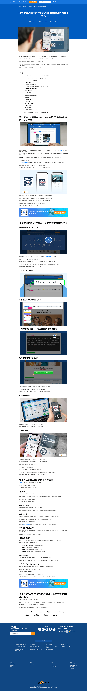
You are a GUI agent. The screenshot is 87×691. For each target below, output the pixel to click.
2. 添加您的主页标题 (29, 82)
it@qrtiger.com (33, 664)
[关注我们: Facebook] (50, 629)
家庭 (20, 7)
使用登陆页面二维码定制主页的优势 (32, 95)
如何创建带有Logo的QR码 (66, 646)
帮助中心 (12, 667)
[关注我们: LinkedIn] (39, 629)
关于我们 (52, 664)
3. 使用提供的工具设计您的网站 (31, 84)
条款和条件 (72, 664)
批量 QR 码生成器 (64, 644)
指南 (11, 662)
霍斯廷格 (61, 150)
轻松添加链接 (28, 99)
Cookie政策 (72, 668)
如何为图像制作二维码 (20, 646)
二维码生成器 (48, 256)
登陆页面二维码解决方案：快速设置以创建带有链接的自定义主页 (36, 76)
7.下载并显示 (28, 92)
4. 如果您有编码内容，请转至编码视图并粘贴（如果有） (37, 86)
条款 (71, 662)
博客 (24, 7)
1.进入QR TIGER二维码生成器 (31, 80)
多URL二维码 (33, 644)
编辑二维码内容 (26, 524)
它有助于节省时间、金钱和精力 (31, 109)
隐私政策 (72, 667)
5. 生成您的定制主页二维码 (31, 88)
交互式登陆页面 (28, 107)
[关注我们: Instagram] (46, 629)
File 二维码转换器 (49, 649)
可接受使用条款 (73, 665)
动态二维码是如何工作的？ (21, 644)
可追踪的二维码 (28, 105)
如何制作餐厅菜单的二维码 (36, 649)
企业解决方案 (53, 667)
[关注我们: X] (53, 629)
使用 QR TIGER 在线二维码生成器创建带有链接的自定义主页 (35, 112)
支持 (31, 662)
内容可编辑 (27, 101)
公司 (52, 662)
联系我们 (12, 665)
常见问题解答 (13, 664)
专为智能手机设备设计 (30, 103)
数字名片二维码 (49, 644)
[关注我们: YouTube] (43, 629)
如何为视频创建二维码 (35, 646)
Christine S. (33, 21)
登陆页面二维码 (24, 162)
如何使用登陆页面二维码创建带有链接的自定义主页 (37, 7)
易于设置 (27, 97)
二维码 (21, 482)
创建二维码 (33, 1)
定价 (51, 668)
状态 (51, 665)
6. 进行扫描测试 (28, 90)
